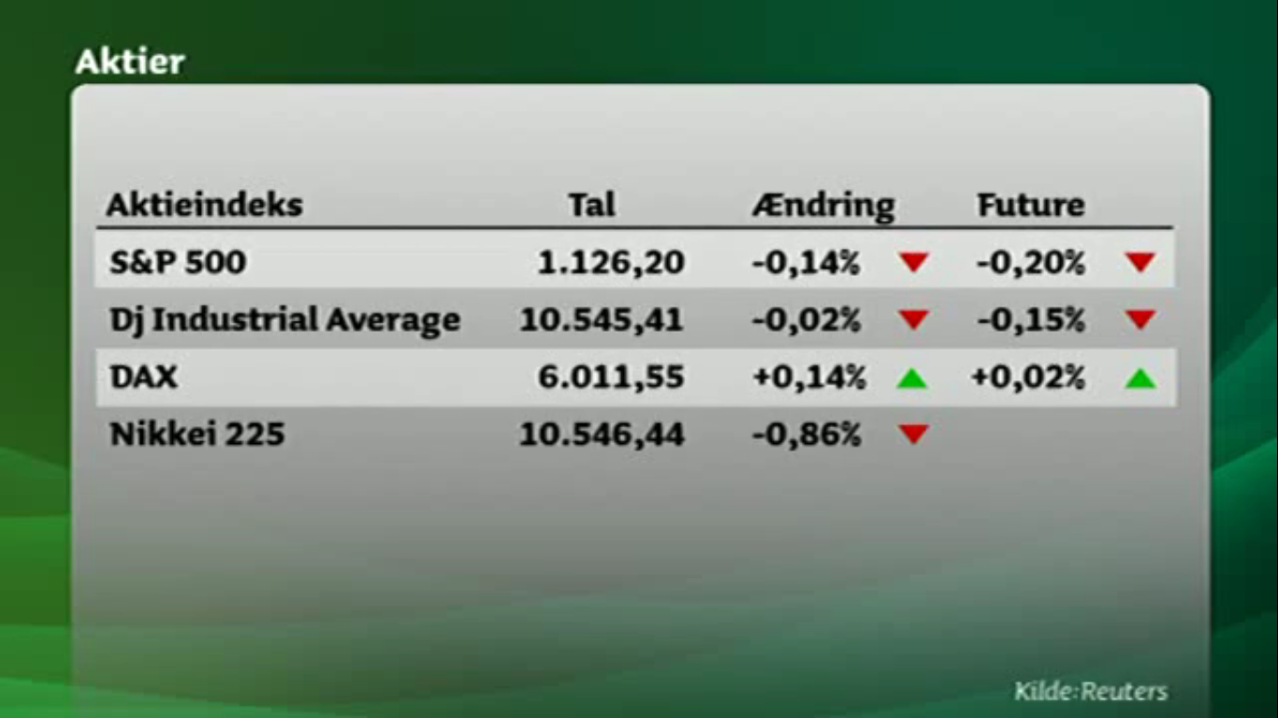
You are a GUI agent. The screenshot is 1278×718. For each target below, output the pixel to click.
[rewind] (564, 359)
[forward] (714, 359)
